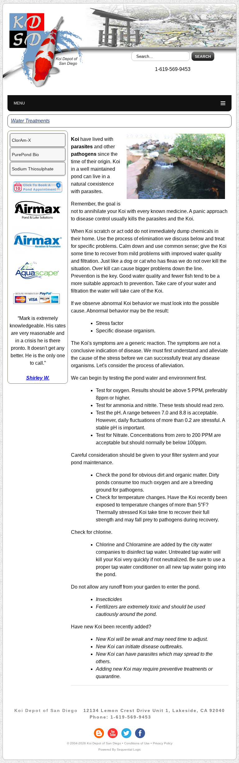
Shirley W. (37, 378)
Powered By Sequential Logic (119, 749)
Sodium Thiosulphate (33, 168)
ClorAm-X (21, 140)
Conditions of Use (137, 743)
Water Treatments (30, 120)
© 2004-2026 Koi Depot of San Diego (94, 743)
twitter (126, 733)
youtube (112, 733)
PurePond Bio (25, 154)
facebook (140, 733)
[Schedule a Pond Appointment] (38, 190)
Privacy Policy (162, 743)
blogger (99, 733)
